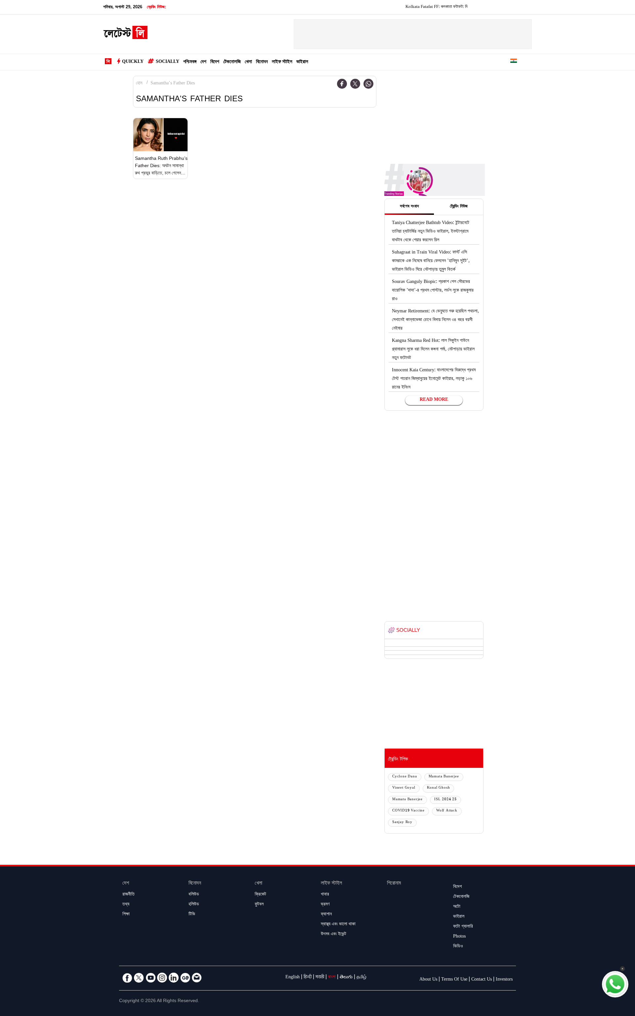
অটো (456, 907)
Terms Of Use (454, 980)
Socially (167, 62)
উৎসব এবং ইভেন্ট (333, 934)
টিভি (192, 914)
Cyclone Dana (404, 777)
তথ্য (125, 904)
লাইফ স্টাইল (282, 62)
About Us (428, 980)
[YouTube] (150, 978)
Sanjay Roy (402, 822)
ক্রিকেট (260, 895)
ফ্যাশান (326, 914)
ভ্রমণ (325, 904)
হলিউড (194, 904)
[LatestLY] (125, 34)
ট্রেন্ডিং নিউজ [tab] (459, 207)
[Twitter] (355, 84)
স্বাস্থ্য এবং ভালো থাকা (338, 924)
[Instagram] (162, 978)
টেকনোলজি (232, 62)
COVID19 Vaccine (408, 811)
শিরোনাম (394, 884)
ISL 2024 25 (445, 800)
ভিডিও (458, 946)
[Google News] (185, 978)
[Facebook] (342, 84)
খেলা (248, 62)
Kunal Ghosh (438, 788)
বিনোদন (262, 62)
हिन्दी (308, 977)
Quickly (133, 62)
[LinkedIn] (174, 978)
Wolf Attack (446, 811)
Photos (459, 937)
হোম (139, 83)
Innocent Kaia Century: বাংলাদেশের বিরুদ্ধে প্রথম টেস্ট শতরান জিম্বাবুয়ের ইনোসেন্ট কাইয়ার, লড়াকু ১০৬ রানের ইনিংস (434, 379)
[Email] (197, 978)
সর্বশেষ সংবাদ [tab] (409, 207)
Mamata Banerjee (444, 777)
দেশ (203, 62)
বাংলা (332, 977)
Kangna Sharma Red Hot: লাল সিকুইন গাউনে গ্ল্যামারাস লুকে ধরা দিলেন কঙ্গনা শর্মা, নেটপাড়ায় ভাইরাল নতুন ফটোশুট (433, 350)
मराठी (320, 977)
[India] (514, 62)
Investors (504, 980)
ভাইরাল (302, 62)
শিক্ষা (126, 914)
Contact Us (481, 980)
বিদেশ (214, 62)
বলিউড (194, 895)
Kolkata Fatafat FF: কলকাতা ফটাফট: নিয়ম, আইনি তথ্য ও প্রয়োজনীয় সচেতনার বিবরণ (452, 7)
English (292, 977)
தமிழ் (361, 977)
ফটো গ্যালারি (463, 927)
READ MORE (434, 400)
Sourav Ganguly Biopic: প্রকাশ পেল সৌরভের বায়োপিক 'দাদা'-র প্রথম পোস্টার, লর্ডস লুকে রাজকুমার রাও (433, 291)
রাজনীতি (128, 895)
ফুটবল (259, 904)
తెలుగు (346, 977)
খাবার (325, 895)
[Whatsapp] (368, 84)
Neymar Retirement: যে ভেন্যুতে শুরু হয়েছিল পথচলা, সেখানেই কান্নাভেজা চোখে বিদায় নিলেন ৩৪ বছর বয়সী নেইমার (435, 320)
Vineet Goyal (403, 788)
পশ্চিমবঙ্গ (189, 62)
